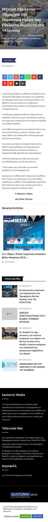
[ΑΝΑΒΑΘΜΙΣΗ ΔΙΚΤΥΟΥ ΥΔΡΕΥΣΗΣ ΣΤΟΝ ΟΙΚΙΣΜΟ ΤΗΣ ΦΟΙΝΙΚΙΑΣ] (9, 365)
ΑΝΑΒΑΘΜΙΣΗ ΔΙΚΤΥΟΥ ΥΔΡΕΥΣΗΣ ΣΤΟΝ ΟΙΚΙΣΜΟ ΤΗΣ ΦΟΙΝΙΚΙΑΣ (32, 367)
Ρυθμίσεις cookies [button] (11, 516)
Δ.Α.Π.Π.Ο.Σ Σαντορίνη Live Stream (17, 475)
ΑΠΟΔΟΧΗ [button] (25, 516)
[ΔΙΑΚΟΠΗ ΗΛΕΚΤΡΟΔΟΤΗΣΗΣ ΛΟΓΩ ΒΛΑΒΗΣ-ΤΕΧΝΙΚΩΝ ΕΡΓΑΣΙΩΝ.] (9, 314)
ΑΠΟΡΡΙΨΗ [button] (37, 516)
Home (6, 35)
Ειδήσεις (13, 35)
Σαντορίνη (22, 35)
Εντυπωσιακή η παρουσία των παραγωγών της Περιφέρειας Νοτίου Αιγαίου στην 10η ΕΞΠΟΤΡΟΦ (31, 296)
